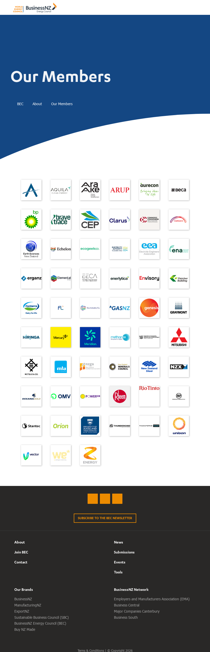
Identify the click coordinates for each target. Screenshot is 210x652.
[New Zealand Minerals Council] (119, 366)
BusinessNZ (23, 598)
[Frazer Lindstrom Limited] (60, 308)
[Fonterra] (31, 308)
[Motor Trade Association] (60, 366)
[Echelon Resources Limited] (60, 249)
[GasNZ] (119, 308)
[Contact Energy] (179, 219)
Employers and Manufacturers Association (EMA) (152, 598)
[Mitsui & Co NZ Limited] (31, 366)
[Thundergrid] (119, 426)
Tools (118, 572)
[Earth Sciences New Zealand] (31, 249)
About (19, 542)
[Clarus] (119, 219)
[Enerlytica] (119, 278)
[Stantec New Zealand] (31, 426)
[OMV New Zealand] (60, 396)
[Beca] (179, 190)
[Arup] (119, 190)
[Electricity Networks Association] (179, 249)
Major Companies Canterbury (137, 611)
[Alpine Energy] (31, 190)
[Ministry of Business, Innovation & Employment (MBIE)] (149, 337)
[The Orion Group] (60, 426)
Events (119, 562)
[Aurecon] (149, 190)
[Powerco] (90, 396)
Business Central (126, 605)
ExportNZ (21, 611)
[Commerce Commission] (149, 219)
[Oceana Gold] (31, 396)
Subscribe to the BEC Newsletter (105, 518)
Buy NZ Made (24, 629)
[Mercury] (60, 337)
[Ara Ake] (90, 190)
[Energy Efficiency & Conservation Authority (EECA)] (90, 278)
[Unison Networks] (179, 426)
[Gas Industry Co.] (90, 308)
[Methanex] (119, 337)
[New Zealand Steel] (149, 366)
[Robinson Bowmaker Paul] (179, 396)
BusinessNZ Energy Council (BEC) (40, 623)
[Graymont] (179, 308)
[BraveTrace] (60, 219)
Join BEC (21, 552)
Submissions (124, 552)
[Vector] (31, 455)
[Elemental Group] (60, 278)
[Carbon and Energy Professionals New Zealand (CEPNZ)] (90, 219)
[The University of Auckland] (90, 426)
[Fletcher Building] (179, 278)
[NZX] (179, 366)
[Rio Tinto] (149, 388)
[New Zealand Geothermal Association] (90, 366)
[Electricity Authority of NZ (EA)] (119, 249)
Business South (126, 617)
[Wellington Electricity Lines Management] (60, 455)
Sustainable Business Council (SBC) (41, 617)
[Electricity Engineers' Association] (149, 249)
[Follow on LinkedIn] (105, 499)
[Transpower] (149, 426)
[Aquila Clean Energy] (60, 190)
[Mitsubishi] (179, 337)
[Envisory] (149, 278)
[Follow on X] (93, 499)
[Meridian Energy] (90, 337)
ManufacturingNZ (27, 605)
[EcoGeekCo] (90, 249)
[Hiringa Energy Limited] (31, 337)
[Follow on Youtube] (117, 499)
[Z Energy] (90, 455)
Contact (20, 562)
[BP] (31, 219)
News (118, 542)
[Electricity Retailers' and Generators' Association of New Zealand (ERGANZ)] (31, 278)
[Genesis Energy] (149, 308)
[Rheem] (119, 396)
